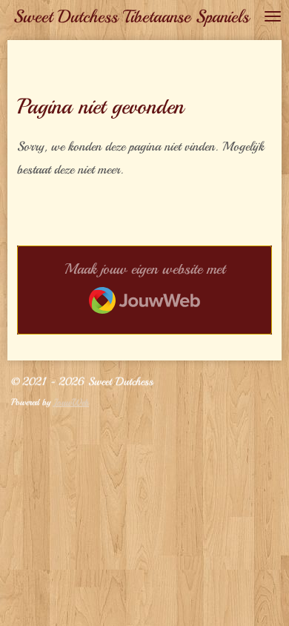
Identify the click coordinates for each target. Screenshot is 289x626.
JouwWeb (71, 402)
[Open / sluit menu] (272, 16)
